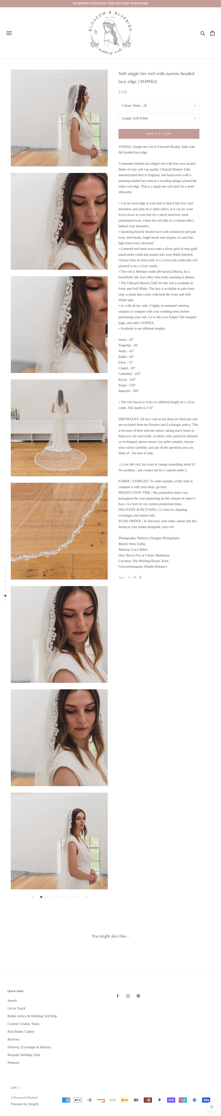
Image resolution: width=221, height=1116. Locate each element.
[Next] (86, 897)
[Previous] (32, 897)
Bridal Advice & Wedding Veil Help (32, 1016)
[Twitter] (134, 577)
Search (12, 1000)
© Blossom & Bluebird (24, 1097)
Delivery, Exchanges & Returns (29, 1047)
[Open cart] (212, 33)
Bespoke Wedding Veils (24, 1055)
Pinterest (13, 1062)
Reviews (13, 1039)
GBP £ (14, 1087)
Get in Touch (16, 1008)
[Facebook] (129, 577)
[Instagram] (128, 995)
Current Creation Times (23, 1024)
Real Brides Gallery (21, 1031)
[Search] (202, 33)
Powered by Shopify (25, 1104)
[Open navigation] (9, 33)
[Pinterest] (140, 577)
